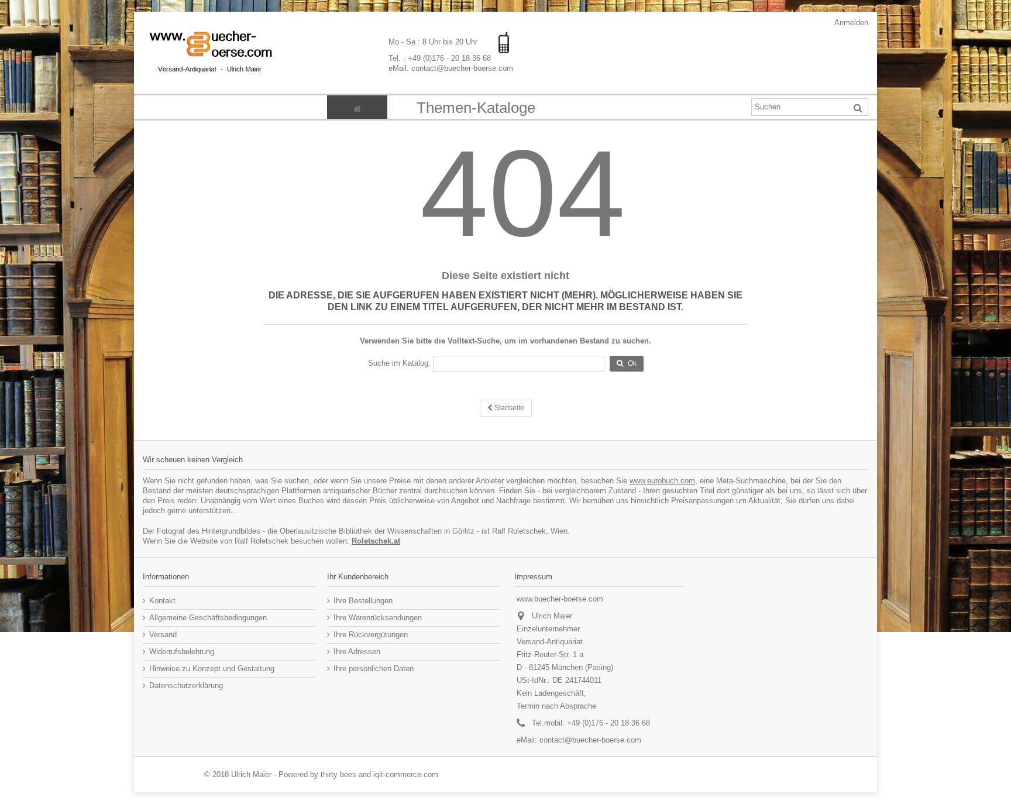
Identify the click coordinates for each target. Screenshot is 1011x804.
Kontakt (162, 600)
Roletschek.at (376, 541)
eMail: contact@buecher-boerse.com (450, 68)
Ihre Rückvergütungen (370, 634)
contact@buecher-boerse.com (590, 740)
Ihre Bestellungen (363, 600)
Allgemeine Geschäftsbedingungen (208, 617)
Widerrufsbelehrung (181, 651)
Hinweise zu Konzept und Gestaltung (211, 668)
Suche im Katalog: (399, 363)
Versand (163, 634)
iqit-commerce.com (405, 774)
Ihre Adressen (356, 651)
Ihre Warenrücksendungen (377, 617)
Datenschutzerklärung (186, 685)
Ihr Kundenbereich (357, 576)
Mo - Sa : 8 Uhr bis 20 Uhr (434, 41)
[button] (476, 107)
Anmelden (850, 22)
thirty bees (338, 774)
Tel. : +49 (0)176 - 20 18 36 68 (439, 58)
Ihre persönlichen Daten (373, 668)
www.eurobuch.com (662, 480)
